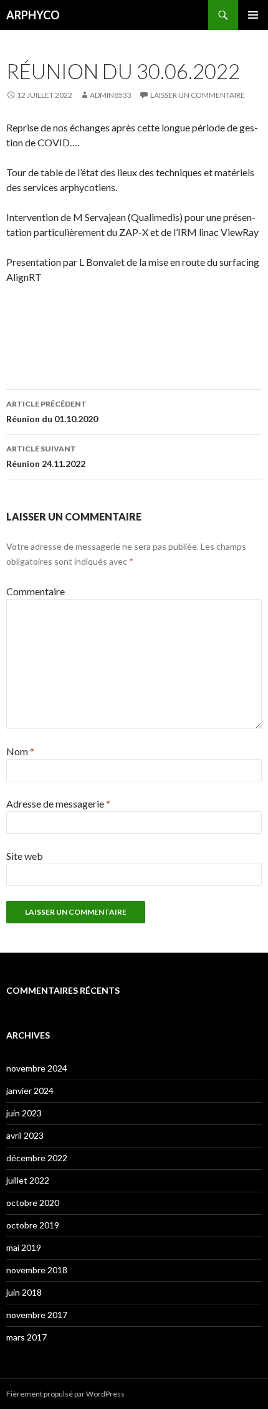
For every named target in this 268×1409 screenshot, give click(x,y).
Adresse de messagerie (58, 803)
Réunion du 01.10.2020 (52, 411)
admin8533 (111, 95)
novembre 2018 (36, 1270)
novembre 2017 (36, 1314)
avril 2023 (25, 1135)
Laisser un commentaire (197, 95)
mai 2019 (23, 1247)
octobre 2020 (32, 1202)
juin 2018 (24, 1292)
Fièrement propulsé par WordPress (65, 1393)
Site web (24, 856)
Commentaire (35, 591)
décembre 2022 (36, 1157)
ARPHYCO (33, 15)
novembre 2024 (36, 1068)
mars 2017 (26, 1337)
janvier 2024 (30, 1090)
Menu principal (253, 15)
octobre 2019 (32, 1225)
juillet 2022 (27, 1180)
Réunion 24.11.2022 (45, 456)
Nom (20, 751)
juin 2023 (24, 1113)
